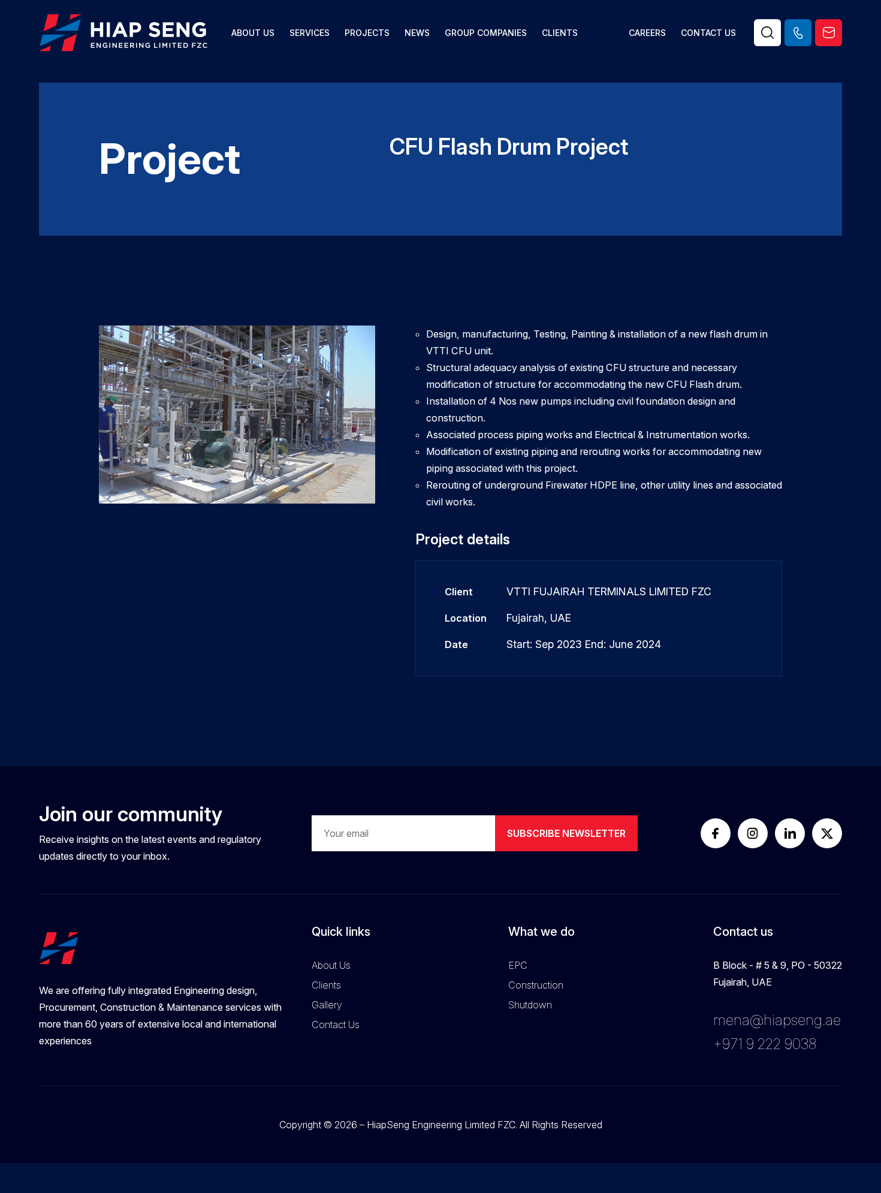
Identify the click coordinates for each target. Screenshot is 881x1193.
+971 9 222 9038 (764, 1044)
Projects (367, 33)
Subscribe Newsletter (566, 833)
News (417, 33)
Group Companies (486, 33)
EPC (517, 965)
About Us (252, 33)
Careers (647, 33)
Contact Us (708, 33)
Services (309, 33)
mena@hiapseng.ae (777, 1020)
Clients (560, 33)
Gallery (327, 1005)
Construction (535, 985)
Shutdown (530, 1005)
